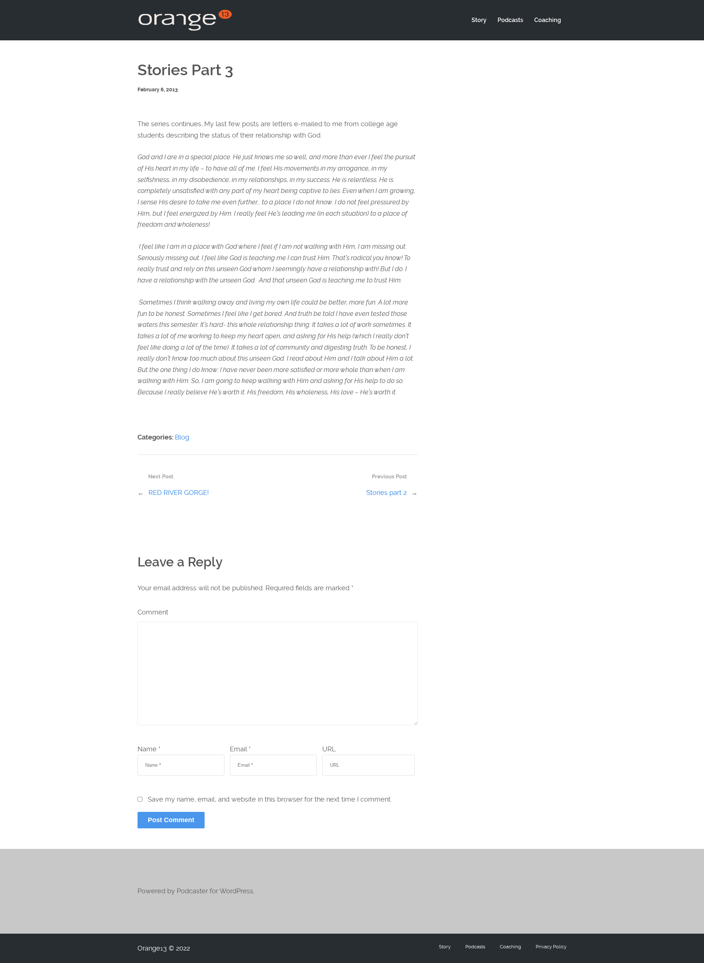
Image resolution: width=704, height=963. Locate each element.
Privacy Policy (551, 946)
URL (329, 749)
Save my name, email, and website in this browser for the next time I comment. (270, 799)
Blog (182, 437)
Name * (149, 749)
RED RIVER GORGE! (178, 492)
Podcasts (510, 20)
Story (479, 20)
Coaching (547, 20)
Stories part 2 (386, 492)
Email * (240, 749)
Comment (153, 612)
